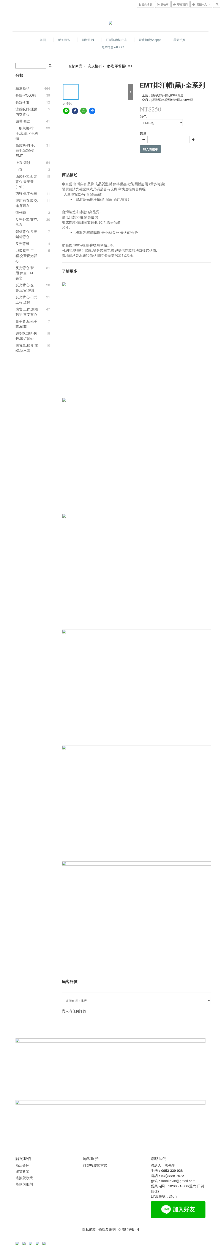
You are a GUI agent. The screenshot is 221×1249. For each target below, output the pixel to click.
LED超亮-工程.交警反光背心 (26, 255)
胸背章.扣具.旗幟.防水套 (27, 348)
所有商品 (64, 40)
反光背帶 (22, 243)
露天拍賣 (179, 40)
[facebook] (75, 111)
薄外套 (21, 212)
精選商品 (22, 88)
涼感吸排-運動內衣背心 (26, 112)
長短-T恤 (22, 102)
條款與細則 (24, 1184)
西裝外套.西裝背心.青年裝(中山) (26, 181)
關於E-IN (88, 40)
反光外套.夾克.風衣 (27, 222)
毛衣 (19, 169)
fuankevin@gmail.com (178, 1180)
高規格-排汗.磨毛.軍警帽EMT (25, 150)
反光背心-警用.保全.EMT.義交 (25, 273)
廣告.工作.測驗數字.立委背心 (27, 312)
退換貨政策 (24, 1177)
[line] (66, 111)
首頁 (43, 40)
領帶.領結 (23, 121)
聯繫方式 (100, 1165)
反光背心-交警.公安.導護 (25, 287)
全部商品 (75, 65)
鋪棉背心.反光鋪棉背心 (26, 234)
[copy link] (92, 111)
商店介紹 (22, 1165)
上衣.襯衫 (23, 162)
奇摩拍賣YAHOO (112, 47)
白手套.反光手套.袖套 (26, 324)
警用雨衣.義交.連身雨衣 (27, 203)
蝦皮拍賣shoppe (150, 40)
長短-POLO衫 (26, 95)
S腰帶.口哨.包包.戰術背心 (26, 336)
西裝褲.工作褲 (26, 193)
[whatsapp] (83, 111)
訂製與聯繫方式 (116, 40)
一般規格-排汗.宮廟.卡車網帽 (27, 133)
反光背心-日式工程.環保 (26, 300)
